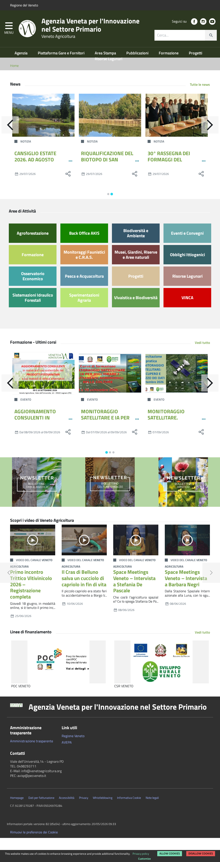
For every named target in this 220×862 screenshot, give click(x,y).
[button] (9, 28)
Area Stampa (106, 53)
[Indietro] (10, 124)
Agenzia (21, 53)
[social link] (194, 21)
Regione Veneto (73, 735)
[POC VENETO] (58, 661)
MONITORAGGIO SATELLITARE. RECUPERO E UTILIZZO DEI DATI (173, 420)
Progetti (195, 53)
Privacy (83, 797)
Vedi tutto (202, 342)
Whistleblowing (102, 797)
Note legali (152, 797)
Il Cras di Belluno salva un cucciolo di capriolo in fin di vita (84, 578)
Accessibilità (66, 797)
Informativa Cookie (129, 797)
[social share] (68, 173)
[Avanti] (209, 124)
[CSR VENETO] (161, 661)
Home (14, 65)
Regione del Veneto (24, 5)
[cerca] (210, 35)
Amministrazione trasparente (31, 741)
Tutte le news (200, 84)
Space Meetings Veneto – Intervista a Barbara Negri (186, 578)
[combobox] (185, 35)
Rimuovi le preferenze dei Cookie (34, 832)
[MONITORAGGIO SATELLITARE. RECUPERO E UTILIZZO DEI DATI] (176, 373)
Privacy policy (141, 853)
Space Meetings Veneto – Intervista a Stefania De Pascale (134, 581)
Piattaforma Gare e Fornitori (61, 53)
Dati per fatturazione (41, 797)
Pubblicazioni (137, 53)
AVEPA (67, 742)
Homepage (17, 797)
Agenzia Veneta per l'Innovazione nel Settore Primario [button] (118, 706)
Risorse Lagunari (108, 59)
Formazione (169, 53)
